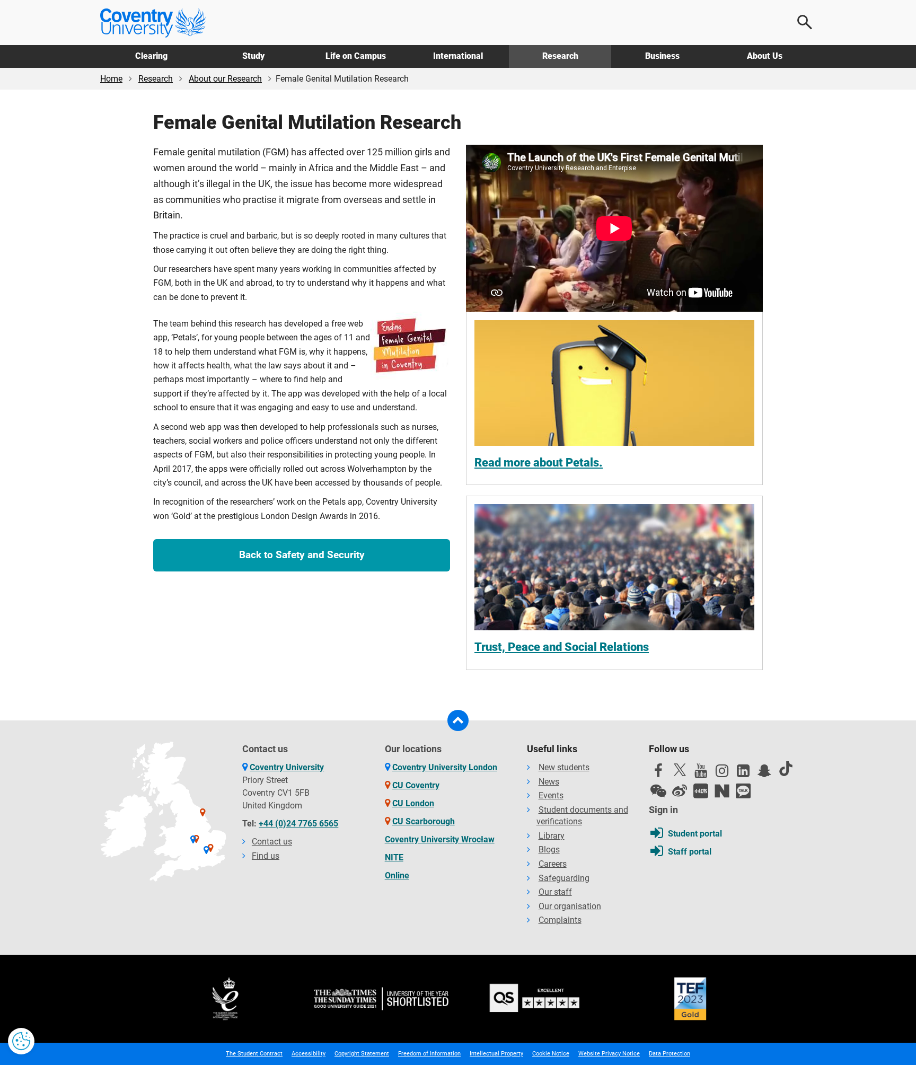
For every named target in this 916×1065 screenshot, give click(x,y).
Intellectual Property (496, 1053)
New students (564, 767)
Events (551, 795)
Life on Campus (355, 56)
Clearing (151, 56)
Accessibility (308, 1053)
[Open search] (805, 22)
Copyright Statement (361, 1053)
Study (253, 56)
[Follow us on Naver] (722, 791)
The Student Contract (254, 1053)
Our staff (555, 892)
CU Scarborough (423, 821)
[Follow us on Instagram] (722, 773)
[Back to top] (458, 720)
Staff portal (689, 852)
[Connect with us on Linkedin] (743, 773)
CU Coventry (415, 785)
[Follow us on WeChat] (658, 791)
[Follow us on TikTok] (785, 768)
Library (552, 836)
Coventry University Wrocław (440, 839)
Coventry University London (444, 767)
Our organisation (570, 906)
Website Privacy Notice (609, 1053)
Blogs (549, 849)
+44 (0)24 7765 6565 (298, 823)
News (549, 782)
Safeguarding (564, 878)
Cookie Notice (550, 1053)
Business (662, 56)
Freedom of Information (429, 1053)
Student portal (695, 834)
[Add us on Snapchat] (764, 773)
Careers (553, 864)
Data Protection (669, 1053)
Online (397, 875)
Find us (265, 856)
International (458, 56)
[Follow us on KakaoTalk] (743, 791)
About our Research (225, 79)
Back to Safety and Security (302, 555)
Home (111, 79)
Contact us (272, 842)
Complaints (560, 920)
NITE (394, 857)
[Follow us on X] (679, 769)
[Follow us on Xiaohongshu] (700, 791)
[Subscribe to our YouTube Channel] (700, 773)
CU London (413, 803)
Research (560, 56)
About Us (764, 56)
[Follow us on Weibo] (679, 791)
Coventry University (287, 767)
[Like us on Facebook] (658, 773)
